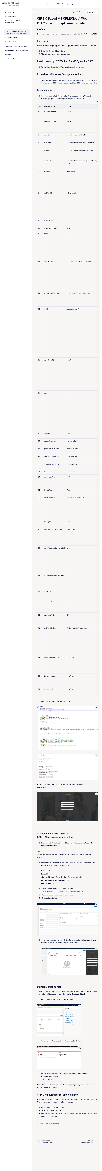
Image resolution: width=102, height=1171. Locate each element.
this (77, 855)
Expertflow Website (49, 4)
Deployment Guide (10, 27)
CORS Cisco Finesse (48, 1123)
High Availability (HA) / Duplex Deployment (17, 50)
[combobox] (84, 4)
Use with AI (91, 12)
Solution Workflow (10, 59)
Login (67, 4)
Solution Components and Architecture (16, 46)
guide (82, 67)
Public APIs (60, 4)
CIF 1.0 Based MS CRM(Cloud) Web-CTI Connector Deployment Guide (17, 32)
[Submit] (72, 4)
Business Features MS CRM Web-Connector (13, 22)
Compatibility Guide (10, 42)
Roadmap (8, 54)
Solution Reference (10, 16)
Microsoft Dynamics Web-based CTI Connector (55, 12)
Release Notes (9, 12)
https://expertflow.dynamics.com (78, 293)
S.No (39, 106)
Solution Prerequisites (11, 37)
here (67, 80)
